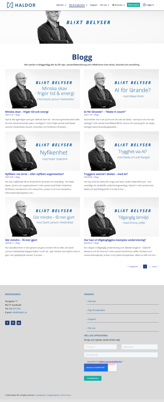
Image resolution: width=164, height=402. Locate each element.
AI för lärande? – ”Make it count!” (105, 111)
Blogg (18, 115)
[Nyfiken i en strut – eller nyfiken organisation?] (42, 151)
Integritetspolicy (53, 395)
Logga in (150, 4)
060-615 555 (14, 308)
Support (93, 5)
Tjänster (60, 5)
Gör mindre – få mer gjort (21, 240)
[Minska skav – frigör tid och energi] (42, 88)
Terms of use (66, 395)
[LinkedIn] (19, 323)
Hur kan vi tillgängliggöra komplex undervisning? (115, 240)
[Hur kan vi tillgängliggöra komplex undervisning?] (121, 217)
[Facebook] (7, 323)
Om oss (103, 5)
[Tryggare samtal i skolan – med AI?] (121, 151)
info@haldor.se (19, 312)
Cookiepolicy (40, 395)
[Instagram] (13, 323)
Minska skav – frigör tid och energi (26, 111)
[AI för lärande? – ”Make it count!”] (121, 88)
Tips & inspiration (77, 5)
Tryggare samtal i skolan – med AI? (106, 174)
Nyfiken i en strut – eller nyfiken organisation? (34, 174)
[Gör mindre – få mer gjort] (42, 217)
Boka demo (133, 4)
